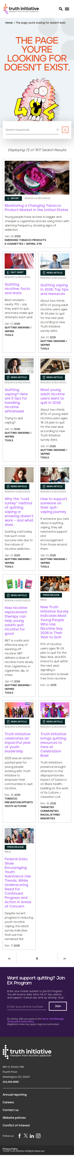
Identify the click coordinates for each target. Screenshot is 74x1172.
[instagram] (38, 1136)
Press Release (51, 595)
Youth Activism (15, 806)
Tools (9, 335)
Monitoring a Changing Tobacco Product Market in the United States (36, 208)
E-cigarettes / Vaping (20, 244)
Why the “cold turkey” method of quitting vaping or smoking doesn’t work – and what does (19, 512)
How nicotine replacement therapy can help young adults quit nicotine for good (16, 620)
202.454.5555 (11, 1082)
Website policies (14, 1117)
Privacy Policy (10, 1149)
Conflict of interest (16, 1125)
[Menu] (66, 9)
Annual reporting (15, 1094)
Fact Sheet (17, 272)
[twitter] (26, 1136)
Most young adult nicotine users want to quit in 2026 (52, 396)
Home (9, 23)
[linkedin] (31, 1136)
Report (14, 198)
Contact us (10, 1110)
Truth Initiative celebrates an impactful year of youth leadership (18, 742)
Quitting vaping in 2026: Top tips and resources (54, 289)
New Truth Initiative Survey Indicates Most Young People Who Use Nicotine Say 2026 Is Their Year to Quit (54, 622)
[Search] (60, 9)
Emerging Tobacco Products (25, 240)
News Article (54, 273)
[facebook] (19, 1136)
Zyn (39, 244)
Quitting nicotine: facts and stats (17, 289)
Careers (8, 1102)
